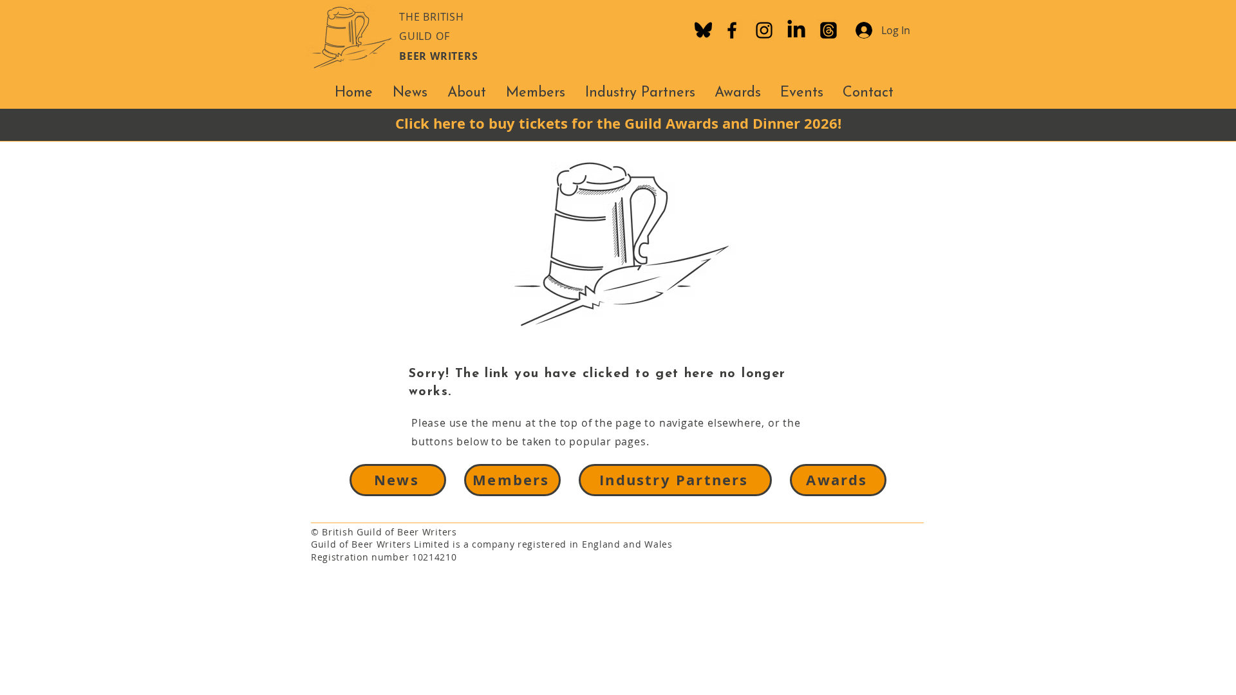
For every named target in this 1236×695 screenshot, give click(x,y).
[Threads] (828, 30)
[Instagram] (764, 30)
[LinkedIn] (796, 30)
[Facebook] (732, 30)
